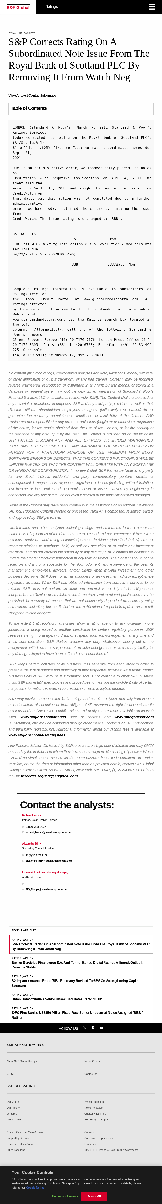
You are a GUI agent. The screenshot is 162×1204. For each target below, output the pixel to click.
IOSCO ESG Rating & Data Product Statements (111, 1150)
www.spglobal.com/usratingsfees (36, 735)
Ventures (12, 1113)
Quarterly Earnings (95, 1113)
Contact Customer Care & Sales (25, 1132)
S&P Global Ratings (25, 1045)
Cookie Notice (35, 1187)
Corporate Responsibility (98, 1138)
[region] (81, 1185)
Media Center (92, 1061)
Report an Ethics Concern (21, 1144)
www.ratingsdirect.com (134, 717)
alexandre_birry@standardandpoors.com (49, 861)
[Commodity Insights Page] (85, 1028)
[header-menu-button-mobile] (152, 7)
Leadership (90, 1144)
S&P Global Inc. (21, 1086)
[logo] (18, 7)
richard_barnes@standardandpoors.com (49, 832)
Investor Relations (94, 1102)
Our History (13, 1108)
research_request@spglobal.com (49, 776)
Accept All (94, 1196)
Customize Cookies (65, 1196)
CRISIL (11, 1074)
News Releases (93, 1108)
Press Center (14, 1119)
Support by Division (18, 1138)
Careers (89, 1132)
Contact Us (90, 1074)
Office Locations (16, 1150)
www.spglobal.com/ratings (43, 717)
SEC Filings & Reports (97, 1119)
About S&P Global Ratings (22, 1061)
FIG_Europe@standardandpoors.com (47, 889)
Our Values (13, 1102)
